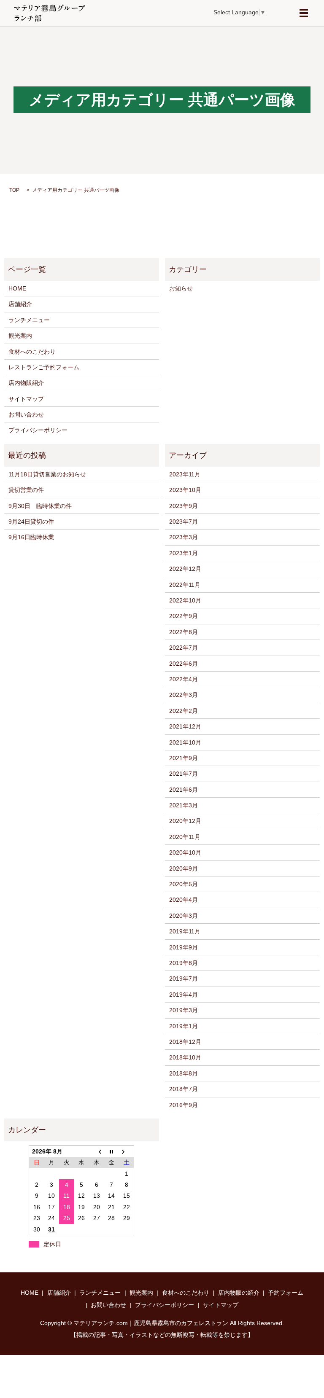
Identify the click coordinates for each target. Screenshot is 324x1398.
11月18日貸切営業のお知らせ (47, 474)
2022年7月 (183, 647)
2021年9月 (183, 758)
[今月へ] (111, 1151)
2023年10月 (185, 490)
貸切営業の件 (26, 490)
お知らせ (181, 288)
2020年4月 (183, 899)
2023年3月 (183, 537)
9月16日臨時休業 (31, 537)
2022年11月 (184, 584)
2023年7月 (183, 521)
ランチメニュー (29, 320)
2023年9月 (183, 506)
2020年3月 (183, 915)
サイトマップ (26, 398)
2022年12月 (185, 568)
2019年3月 (183, 1010)
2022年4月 (183, 679)
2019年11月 (184, 931)
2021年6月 (183, 789)
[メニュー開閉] (304, 13)
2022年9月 (183, 616)
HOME (17, 288)
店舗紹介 (20, 304)
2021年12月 (185, 726)
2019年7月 (183, 978)
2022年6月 (183, 663)
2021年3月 (183, 805)
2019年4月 (183, 994)
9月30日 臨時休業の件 (40, 506)
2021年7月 (183, 773)
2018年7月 (183, 1089)
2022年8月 (183, 632)
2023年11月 (184, 474)
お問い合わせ (26, 414)
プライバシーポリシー (38, 430)
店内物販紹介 (26, 382)
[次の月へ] (126, 1151)
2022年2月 (183, 710)
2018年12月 (185, 1041)
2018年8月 (183, 1073)
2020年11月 (184, 836)
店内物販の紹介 (238, 1292)
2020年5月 (183, 884)
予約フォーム (285, 1292)
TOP (14, 190)
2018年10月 (185, 1057)
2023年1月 (183, 553)
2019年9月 (183, 947)
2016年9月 (183, 1105)
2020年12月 (185, 820)
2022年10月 (185, 600)
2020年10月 (185, 852)
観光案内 (20, 335)
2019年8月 (183, 963)
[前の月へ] (96, 1151)
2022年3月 (183, 694)
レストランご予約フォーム (43, 367)
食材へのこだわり (32, 351)
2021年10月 (185, 742)
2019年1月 (183, 1026)
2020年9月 (183, 868)
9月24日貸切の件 (31, 521)
